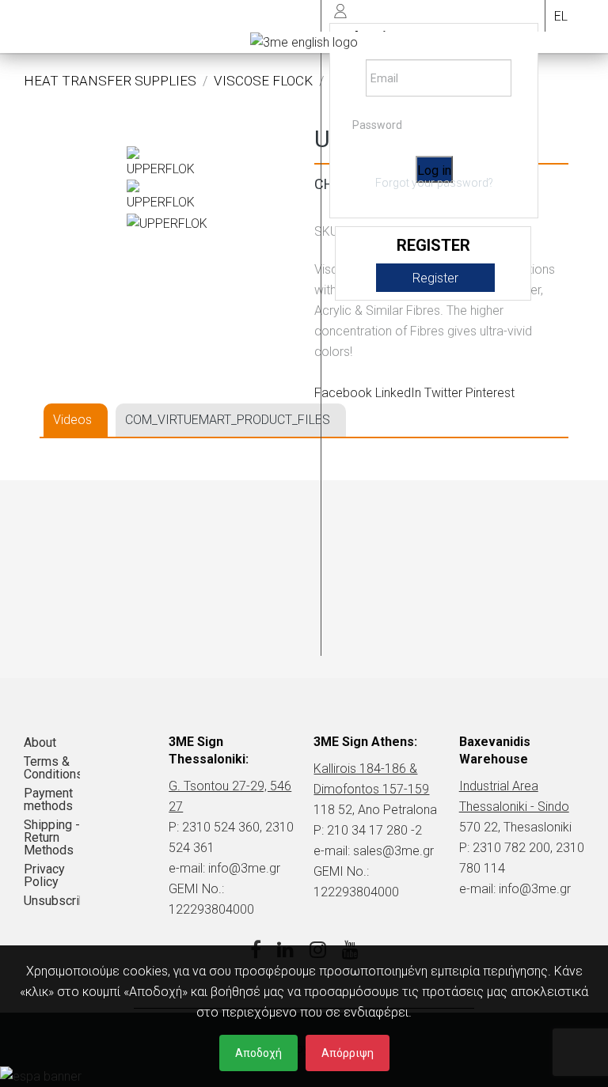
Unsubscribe (52, 900)
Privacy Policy (44, 875)
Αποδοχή (258, 1053)
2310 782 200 (511, 847)
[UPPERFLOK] (166, 162)
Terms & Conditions (52, 768)
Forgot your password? (434, 182)
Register (435, 278)
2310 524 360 (221, 827)
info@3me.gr (244, 868)
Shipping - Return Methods (52, 837)
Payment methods (48, 799)
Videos (72, 419)
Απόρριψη (347, 1053)
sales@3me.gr (393, 850)
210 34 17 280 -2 (374, 830)
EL (561, 16)
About (40, 742)
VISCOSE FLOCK (263, 81)
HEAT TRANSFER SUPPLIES (110, 81)
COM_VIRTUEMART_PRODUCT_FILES (227, 419)
